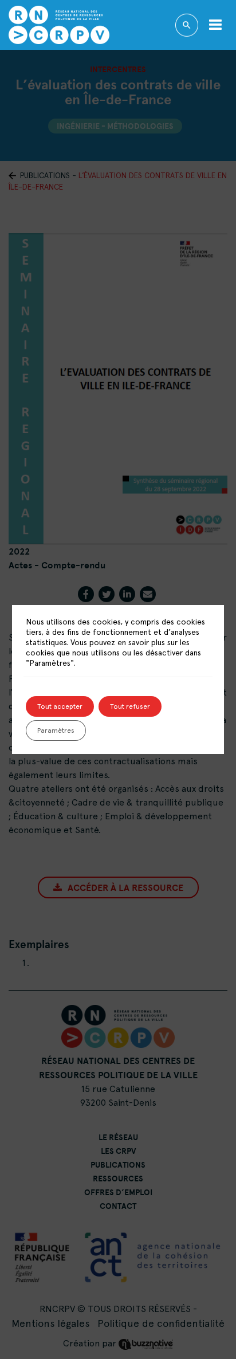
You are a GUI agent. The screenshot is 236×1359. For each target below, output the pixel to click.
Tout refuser (130, 706)
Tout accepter (59, 706)
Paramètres (55, 730)
